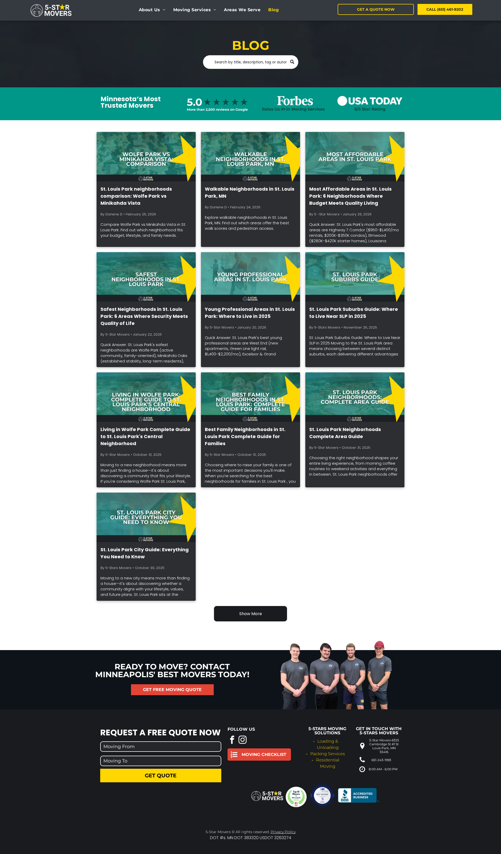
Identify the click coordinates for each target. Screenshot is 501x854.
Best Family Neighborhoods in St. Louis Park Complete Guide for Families (245, 436)
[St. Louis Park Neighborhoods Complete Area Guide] (354, 397)
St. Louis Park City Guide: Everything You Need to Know (144, 553)
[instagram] (242, 740)
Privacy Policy (283, 831)
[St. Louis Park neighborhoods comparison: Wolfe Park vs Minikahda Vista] (146, 156)
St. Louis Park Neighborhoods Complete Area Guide (345, 433)
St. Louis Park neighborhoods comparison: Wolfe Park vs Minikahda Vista (136, 196)
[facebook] (232, 740)
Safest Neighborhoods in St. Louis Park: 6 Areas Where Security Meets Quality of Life (144, 316)
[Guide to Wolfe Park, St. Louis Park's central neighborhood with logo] (146, 397)
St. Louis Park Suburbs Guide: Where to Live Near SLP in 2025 (353, 312)
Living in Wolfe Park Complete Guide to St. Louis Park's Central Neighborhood (145, 436)
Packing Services (327, 753)
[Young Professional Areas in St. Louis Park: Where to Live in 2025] (250, 277)
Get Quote (160, 775)
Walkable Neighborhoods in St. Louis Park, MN (249, 192)
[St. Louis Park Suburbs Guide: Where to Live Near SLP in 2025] (354, 277)
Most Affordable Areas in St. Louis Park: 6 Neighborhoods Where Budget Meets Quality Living (350, 196)
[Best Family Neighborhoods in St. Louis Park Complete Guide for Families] (250, 397)
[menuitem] (152, 10)
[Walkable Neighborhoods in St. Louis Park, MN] (250, 156)
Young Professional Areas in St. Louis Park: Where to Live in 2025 (250, 312)
